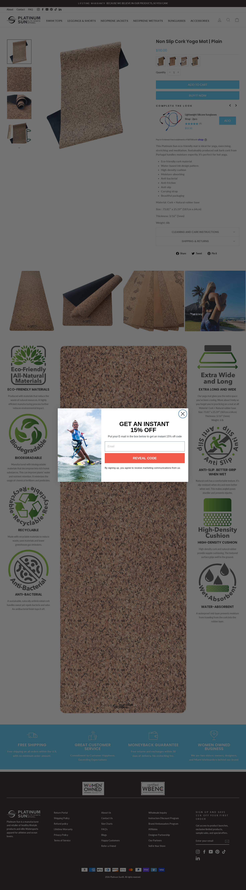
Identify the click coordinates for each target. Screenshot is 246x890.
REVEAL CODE (145, 458)
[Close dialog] (183, 414)
